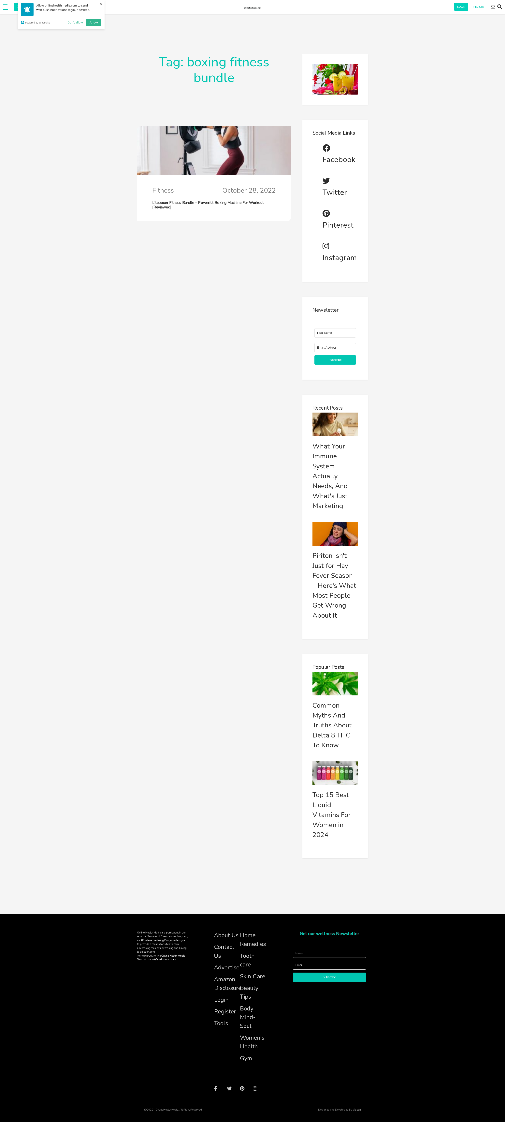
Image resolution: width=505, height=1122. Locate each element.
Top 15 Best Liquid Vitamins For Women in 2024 (331, 814)
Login (461, 7)
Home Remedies (253, 939)
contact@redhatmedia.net (162, 959)
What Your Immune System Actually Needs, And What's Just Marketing (330, 476)
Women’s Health (252, 1042)
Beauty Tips (249, 992)
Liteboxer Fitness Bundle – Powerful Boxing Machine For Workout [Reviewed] (208, 205)
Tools (221, 1023)
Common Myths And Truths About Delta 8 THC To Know (332, 725)
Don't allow (75, 22)
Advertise (226, 967)
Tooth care (247, 960)
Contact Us (224, 951)
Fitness (163, 190)
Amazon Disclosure (227, 983)
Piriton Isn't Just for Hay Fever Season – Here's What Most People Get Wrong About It (334, 585)
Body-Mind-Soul (248, 1017)
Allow (94, 22)
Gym (246, 1058)
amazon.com (147, 952)
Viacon (356, 1110)
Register (479, 7)
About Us (226, 935)
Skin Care (252, 976)
